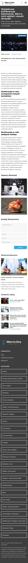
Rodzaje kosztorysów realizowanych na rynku (16, 308)
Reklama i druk (7, 464)
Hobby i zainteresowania (10, 407)
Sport (4, 492)
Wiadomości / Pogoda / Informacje (13, 521)
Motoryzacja (6, 428)
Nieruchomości (7, 435)
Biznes (4, 371)
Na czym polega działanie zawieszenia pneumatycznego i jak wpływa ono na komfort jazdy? (18, 325)
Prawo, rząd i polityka (9, 450)
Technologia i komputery (10, 514)
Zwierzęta (5, 535)
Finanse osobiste (7, 400)
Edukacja (5, 393)
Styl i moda (6, 499)
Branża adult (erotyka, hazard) (12, 378)
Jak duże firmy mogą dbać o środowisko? (10, 212)
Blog (2, 355)
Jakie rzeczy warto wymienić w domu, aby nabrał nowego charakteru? (18, 317)
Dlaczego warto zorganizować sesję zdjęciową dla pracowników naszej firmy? (13, 192)
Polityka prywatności (7, 357)
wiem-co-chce (5, 54)
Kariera (4, 421)
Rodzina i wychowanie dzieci (11, 478)
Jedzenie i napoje (8, 414)
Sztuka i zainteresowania (10, 507)
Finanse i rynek (16, 54)
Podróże (5, 442)
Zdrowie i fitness (7, 528)
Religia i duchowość (9, 471)
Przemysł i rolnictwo (9, 457)
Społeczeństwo (7, 485)
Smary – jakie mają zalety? (17, 300)
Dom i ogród (6, 386)
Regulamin (4, 360)
